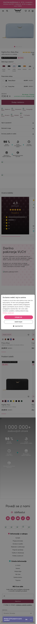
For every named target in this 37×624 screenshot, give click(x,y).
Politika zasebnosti (8, 313)
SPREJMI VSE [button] (18, 317)
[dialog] (18, 312)
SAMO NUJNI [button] (18, 322)
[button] (18, 326)
